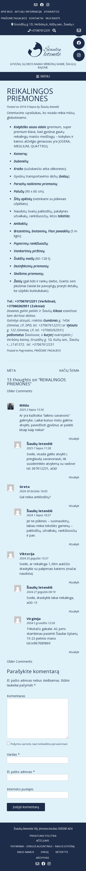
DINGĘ (45, 852)
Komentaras (16, 696)
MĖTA (11, 370)
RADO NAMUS (25, 852)
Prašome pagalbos (14, 18)
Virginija (34, 618)
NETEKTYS (61, 852)
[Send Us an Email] (79, 31)
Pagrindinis (26, 350)
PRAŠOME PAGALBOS (47, 350)
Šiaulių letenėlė (50, 107)
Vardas (13, 754)
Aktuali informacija (28, 11)
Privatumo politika (43, 835)
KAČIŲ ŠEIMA (69, 370)
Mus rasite (53, 18)
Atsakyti (74, 439)
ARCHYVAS (42, 857)
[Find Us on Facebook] (79, 43)
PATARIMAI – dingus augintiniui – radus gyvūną (43, 846)
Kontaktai (36, 18)
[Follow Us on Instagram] (79, 55)
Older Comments (19, 391)
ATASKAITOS (51, 11)
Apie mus (6, 11)
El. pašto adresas (21, 772)
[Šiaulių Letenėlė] (43, 49)
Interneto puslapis (20, 789)
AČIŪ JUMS (42, 840)
